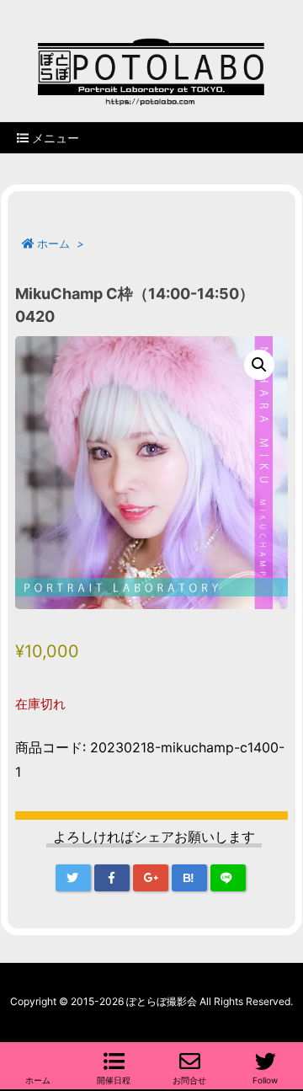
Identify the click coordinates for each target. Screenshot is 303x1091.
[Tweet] (73, 877)
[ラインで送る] (228, 877)
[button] (259, 365)
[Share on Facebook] (112, 877)
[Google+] (150, 877)
